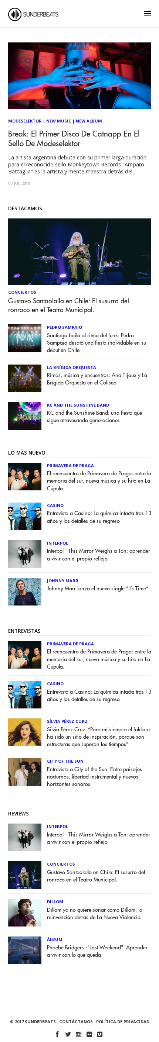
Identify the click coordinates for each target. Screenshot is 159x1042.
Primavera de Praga (70, 465)
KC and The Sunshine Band (78, 405)
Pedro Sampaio (64, 327)
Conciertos (22, 292)
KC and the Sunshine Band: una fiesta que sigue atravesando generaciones (94, 416)
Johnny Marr (62, 580)
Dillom (55, 901)
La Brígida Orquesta (71, 367)
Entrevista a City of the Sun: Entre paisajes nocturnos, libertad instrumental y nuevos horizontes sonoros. (94, 777)
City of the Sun (65, 761)
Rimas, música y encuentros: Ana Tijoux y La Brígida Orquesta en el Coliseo (97, 379)
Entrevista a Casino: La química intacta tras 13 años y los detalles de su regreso (99, 517)
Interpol (57, 543)
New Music (58, 121)
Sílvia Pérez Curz (67, 721)
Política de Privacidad (122, 1021)
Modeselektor (25, 121)
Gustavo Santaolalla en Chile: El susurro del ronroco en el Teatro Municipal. (68, 305)
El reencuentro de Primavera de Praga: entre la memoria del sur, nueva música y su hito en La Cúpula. (99, 481)
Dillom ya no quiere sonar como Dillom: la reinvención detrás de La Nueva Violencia (94, 913)
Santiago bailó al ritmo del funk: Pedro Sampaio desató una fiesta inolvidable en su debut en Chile (96, 343)
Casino (55, 505)
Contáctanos (76, 1021)
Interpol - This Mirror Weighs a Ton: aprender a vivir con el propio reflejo (98, 554)
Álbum (54, 939)
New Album (89, 121)
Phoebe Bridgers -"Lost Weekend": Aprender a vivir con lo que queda (97, 951)
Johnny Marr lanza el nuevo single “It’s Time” (97, 588)
